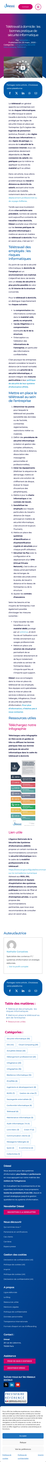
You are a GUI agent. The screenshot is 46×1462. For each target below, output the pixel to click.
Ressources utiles (17, 1022)
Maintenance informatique (20, 1117)
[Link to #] (38, 7)
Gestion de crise (28, 1093)
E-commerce (26, 1148)
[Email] (36, 93)
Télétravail (21, 47)
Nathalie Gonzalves (17, 951)
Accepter (23, 1436)
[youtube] (17, 1384)
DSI (10, 1045)
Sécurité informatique (18, 1039)
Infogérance (14, 1063)
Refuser (23, 1442)
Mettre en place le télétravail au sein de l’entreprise (23, 1016)
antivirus (24, 632)
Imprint (41, 1455)
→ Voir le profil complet (17, 966)
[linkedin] (12, 1384)
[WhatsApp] (29, 93)
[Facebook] (10, 93)
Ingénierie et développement (21, 1087)
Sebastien (23, 40)
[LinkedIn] (23, 93)
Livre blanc (13, 1130)
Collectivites (13, 1154)
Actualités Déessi (16, 1051)
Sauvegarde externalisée (19, 1099)
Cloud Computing (28, 1045)
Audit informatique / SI (18, 1124)
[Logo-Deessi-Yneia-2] (10, 4)
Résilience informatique (19, 1075)
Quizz (10, 1148)
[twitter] (6, 1384)
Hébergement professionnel (21, 1057)
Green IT (29, 1130)
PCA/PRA (12, 1081)
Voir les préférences (23, 1449)
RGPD (11, 1093)
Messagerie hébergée (18, 1142)
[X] (16, 93)
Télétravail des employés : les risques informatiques (21, 1010)
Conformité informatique (19, 1105)
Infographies (21, 45)
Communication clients (18, 1136)
